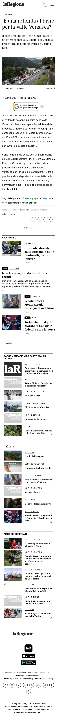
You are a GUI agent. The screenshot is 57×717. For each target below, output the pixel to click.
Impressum (32, 673)
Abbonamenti (10, 673)
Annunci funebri (32, 676)
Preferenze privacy (45, 679)
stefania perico (32, 210)
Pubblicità (20, 676)
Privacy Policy (12, 679)
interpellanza (19, 210)
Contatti (42, 673)
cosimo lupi (7, 210)
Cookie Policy (27, 679)
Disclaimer (21, 673)
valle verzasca (8, 214)
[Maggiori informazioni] (42, 106)
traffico (43, 210)
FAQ (48, 673)
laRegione (30, 97)
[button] (5, 685)
